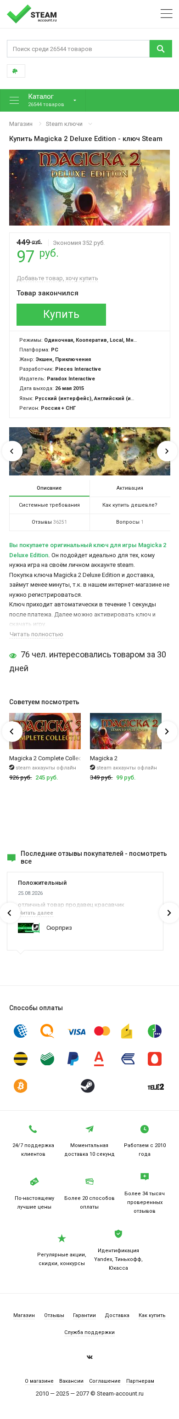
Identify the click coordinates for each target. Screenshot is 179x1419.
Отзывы (54, 1315)
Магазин (21, 123)
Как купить (152, 1315)
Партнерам (140, 1381)
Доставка (117, 1315)
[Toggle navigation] (166, 14)
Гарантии (84, 1315)
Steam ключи (64, 123)
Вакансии (71, 1381)
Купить (61, 314)
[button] (43, 100)
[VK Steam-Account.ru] (90, 1358)
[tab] (49, 488)
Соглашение (105, 1381)
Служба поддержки (89, 1332)
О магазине (39, 1381)
